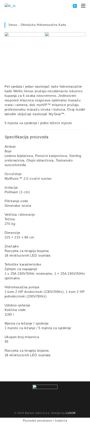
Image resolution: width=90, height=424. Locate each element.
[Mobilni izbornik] (81, 5)
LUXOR (71, 413)
